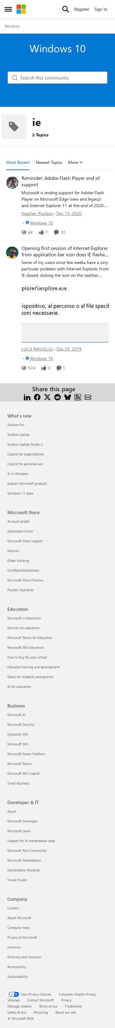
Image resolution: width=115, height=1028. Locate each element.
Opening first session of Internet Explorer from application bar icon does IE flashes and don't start (64, 251)
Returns (13, 550)
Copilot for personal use (25, 464)
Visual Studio (17, 880)
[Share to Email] (88, 396)
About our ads (65, 1012)
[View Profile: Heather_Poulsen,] (12, 182)
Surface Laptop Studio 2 (25, 444)
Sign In (100, 9)
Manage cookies (19, 1006)
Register (81, 9)
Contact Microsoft (40, 1000)
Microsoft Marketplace (24, 860)
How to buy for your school (27, 657)
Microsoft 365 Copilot (23, 773)
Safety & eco (16, 1012)
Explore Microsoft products (27, 483)
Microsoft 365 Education (25, 647)
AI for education (19, 686)
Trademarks (73, 1006)
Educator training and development (33, 667)
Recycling (41, 1012)
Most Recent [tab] (18, 162)
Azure (11, 811)
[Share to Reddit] (57, 396)
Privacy (66, 1000)
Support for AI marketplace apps (31, 840)
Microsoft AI (16, 714)
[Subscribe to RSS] (78, 396)
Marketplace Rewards (23, 870)
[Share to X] (47, 396)
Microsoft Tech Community (27, 850)
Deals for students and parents (30, 676)
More (73, 162)
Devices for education (23, 627)
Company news (18, 927)
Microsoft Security (20, 724)
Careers (13, 908)
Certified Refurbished (23, 570)
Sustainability (17, 976)
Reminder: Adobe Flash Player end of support (60, 181)
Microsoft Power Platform (26, 754)
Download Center (20, 531)
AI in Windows (18, 473)
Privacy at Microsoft (22, 937)
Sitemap (13, 1000)
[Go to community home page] (21, 9)
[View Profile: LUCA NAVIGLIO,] (12, 253)
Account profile (18, 521)
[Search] (65, 9)
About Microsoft (19, 917)
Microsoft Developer (22, 821)
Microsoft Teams (19, 763)
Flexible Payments (20, 590)
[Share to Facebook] (37, 396)
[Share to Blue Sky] (67, 396)
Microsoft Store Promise (25, 580)
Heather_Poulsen (37, 213)
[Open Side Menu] (8, 9)
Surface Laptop (18, 434)
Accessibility (16, 966)
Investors (14, 947)
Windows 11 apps (20, 493)
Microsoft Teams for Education (29, 637)
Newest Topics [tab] (49, 162)
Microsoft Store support (25, 541)
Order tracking (18, 560)
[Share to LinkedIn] (27, 396)
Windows (12, 26)
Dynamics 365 (17, 734)
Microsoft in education (24, 618)
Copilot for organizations (25, 454)
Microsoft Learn (19, 831)
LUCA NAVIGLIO (37, 349)
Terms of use (48, 1006)
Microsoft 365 (17, 744)
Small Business (18, 783)
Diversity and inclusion (24, 957)
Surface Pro (15, 424)
